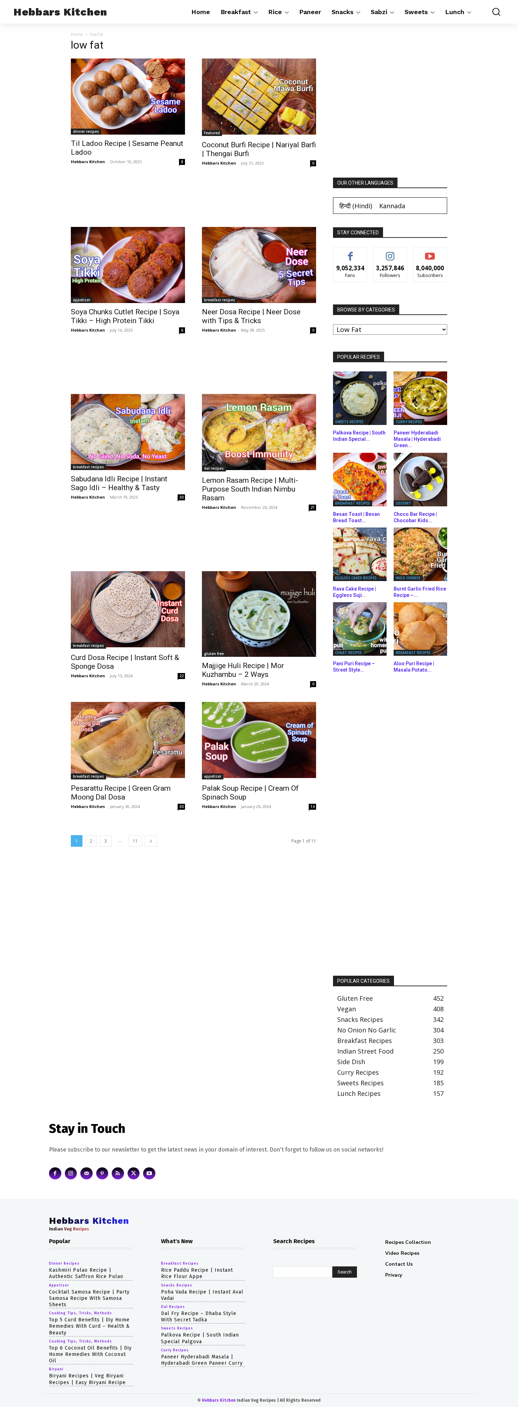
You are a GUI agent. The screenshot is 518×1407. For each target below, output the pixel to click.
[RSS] (118, 1173)
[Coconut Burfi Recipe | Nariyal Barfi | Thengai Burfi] (259, 97)
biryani (56, 1369)
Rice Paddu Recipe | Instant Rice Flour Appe (197, 1273)
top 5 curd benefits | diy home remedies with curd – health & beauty (89, 1326)
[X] (134, 1173)
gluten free (214, 653)
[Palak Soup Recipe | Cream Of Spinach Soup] (259, 740)
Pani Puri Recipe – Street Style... (354, 667)
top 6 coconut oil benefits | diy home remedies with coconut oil (90, 1354)
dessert (403, 503)
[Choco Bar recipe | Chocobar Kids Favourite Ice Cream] (420, 479)
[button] (491, 12)
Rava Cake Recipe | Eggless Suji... (354, 592)
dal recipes (214, 468)
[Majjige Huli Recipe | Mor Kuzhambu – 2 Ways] (259, 614)
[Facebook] (55, 1173)
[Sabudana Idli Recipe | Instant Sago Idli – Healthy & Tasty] (128, 432)
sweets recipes (349, 421)
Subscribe (430, 252)
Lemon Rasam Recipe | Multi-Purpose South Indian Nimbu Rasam (250, 489)
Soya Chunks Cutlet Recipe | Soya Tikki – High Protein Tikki (125, 316)
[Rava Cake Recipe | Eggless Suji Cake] (360, 554)
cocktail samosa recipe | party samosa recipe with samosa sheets (89, 1298)
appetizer (81, 299)
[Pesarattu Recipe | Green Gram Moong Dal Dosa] (128, 740)
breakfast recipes (219, 299)
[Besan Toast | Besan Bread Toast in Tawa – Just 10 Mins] (360, 479)
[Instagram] (71, 1173)
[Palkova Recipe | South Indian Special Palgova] (360, 398)
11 (135, 841)
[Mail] (86, 1173)
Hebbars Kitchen (88, 161)
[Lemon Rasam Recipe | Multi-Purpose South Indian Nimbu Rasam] (259, 432)
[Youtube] (149, 1173)
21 (312, 507)
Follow (390, 252)
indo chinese (408, 577)
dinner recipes (86, 131)
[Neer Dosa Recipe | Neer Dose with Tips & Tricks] (259, 265)
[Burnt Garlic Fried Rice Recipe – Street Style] (420, 554)
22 (181, 675)
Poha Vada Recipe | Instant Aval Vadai (202, 1295)
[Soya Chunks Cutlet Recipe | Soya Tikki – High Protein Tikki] (128, 265)
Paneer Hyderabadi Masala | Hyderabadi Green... (417, 439)
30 (181, 497)
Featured (212, 132)
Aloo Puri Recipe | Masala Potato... (414, 667)
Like (350, 252)
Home (77, 34)
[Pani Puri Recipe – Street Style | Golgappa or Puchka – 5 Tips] (360, 629)
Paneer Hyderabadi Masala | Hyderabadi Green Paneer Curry (202, 1359)
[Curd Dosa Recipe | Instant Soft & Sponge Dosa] (128, 610)
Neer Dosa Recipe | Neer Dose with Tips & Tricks (251, 316)
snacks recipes (176, 1285)
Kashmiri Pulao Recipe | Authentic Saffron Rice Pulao (86, 1273)
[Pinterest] (102, 1173)
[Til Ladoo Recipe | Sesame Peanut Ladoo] (128, 96)
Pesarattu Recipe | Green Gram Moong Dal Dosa (121, 792)
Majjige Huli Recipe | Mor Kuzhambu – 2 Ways (243, 670)
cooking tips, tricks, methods (80, 1313)
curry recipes (409, 421)
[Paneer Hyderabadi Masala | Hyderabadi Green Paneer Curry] (420, 398)
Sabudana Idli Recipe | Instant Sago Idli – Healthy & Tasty (119, 483)
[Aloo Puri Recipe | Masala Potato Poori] (420, 629)
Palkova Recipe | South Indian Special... (359, 436)
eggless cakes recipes (356, 577)
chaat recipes (348, 652)
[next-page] (151, 841)
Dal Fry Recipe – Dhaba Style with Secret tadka (198, 1316)
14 (312, 806)
